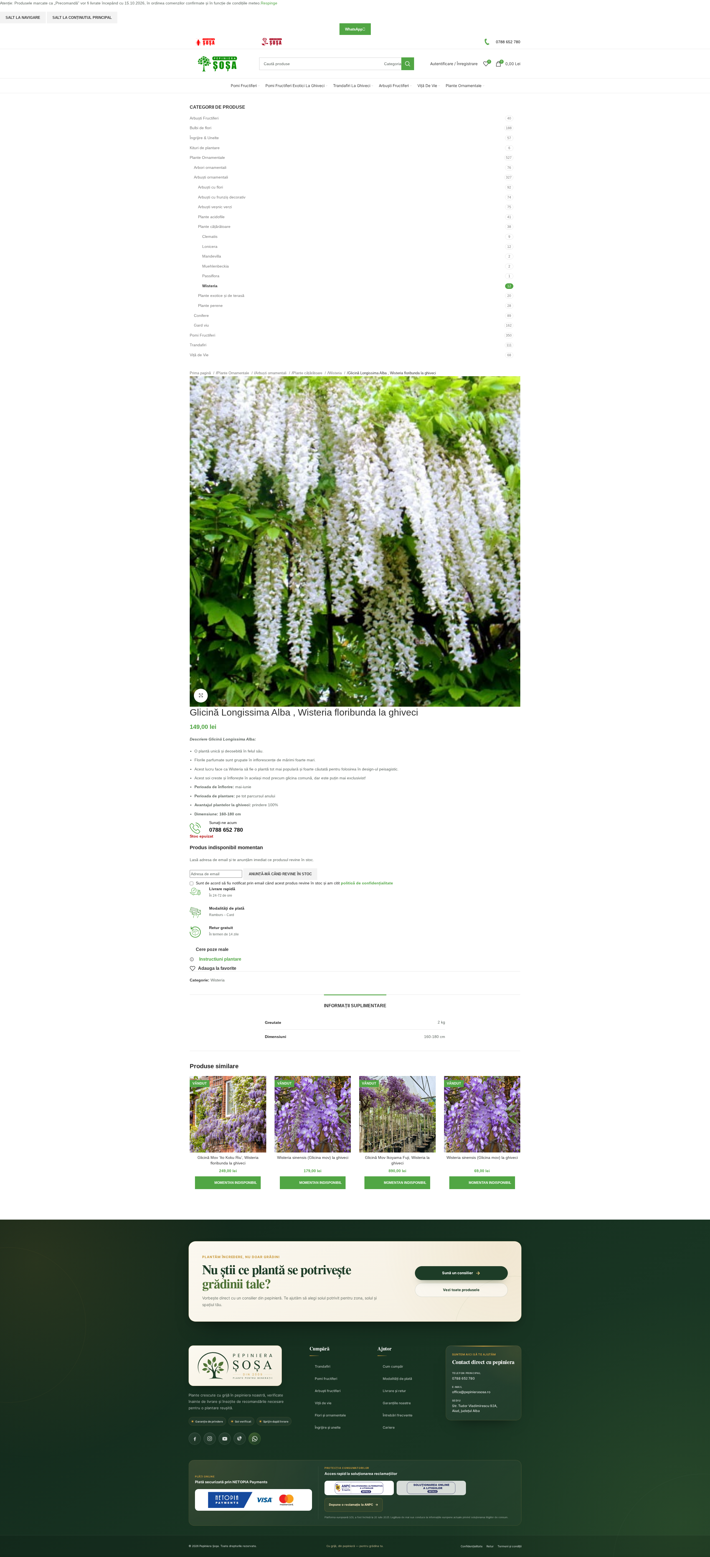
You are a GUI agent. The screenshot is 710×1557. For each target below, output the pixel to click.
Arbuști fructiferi (328, 1391)
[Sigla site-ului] (217, 63)
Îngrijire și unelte (328, 1427)
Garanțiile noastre (397, 1403)
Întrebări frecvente (397, 1415)
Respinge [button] (269, 3)
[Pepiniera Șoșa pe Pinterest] (240, 1439)
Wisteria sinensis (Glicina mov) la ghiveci (312, 1157)
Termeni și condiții (509, 1546)
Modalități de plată (397, 1379)
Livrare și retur (394, 1391)
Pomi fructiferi (326, 1379)
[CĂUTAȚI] (407, 63)
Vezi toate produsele (461, 1290)
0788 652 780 (463, 1378)
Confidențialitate (472, 1546)
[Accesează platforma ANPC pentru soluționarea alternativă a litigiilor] (359, 1488)
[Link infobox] (220, 42)
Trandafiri (322, 1366)
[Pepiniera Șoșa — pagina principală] (235, 1365)
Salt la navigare (23, 18)
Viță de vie (323, 1403)
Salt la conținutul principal (82, 18)
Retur (490, 1546)
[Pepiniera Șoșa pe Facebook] (195, 1439)
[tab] (355, 1002)
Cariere (389, 1427)
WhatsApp (353, 29)
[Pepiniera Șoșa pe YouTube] (225, 1439)
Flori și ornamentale (330, 1415)
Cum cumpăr (393, 1366)
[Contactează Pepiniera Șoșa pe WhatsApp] (254, 1439)
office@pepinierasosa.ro (471, 1392)
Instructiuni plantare (220, 959)
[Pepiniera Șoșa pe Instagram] (210, 1439)
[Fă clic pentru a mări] (201, 696)
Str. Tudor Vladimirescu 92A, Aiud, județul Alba (474, 1408)
